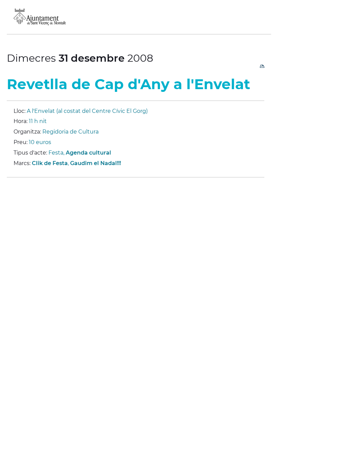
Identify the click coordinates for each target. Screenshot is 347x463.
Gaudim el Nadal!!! (95, 163)
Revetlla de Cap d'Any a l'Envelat (128, 84)
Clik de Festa (50, 163)
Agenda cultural (88, 152)
